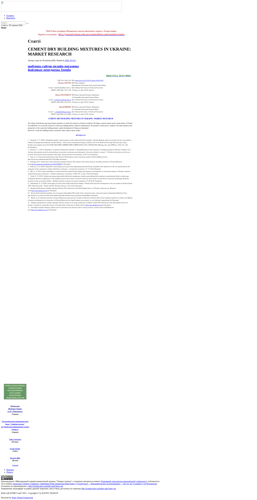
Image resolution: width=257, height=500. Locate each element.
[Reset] (27, 23)
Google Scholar (15, 449)
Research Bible (15, 458)
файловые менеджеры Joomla (49, 70)
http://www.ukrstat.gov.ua (39, 190)
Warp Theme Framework (22, 498)
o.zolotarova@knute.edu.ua (62, 100)
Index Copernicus (15, 439)
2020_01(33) (70, 60)
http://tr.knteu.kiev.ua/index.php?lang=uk (45, 486)
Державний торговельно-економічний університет (124, 481)
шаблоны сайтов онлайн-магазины (53, 66)
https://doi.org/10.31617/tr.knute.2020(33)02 (89, 80)
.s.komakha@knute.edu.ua (63, 112)
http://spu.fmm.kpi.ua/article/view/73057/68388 (46, 164)
